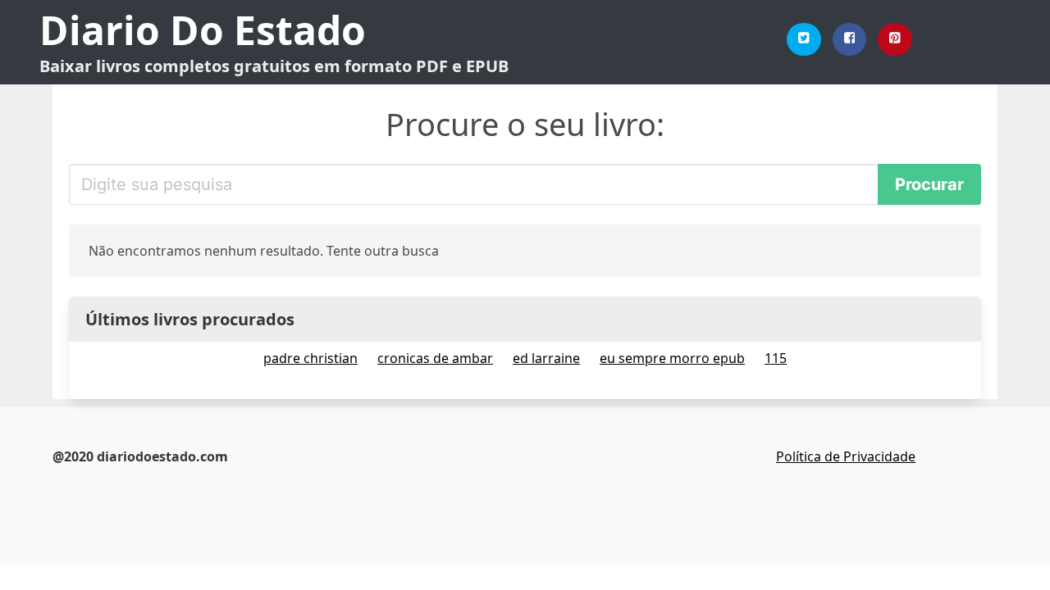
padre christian (310, 358)
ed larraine (546, 358)
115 (776, 358)
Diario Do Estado (202, 30)
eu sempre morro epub (672, 358)
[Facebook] (850, 39)
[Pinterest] (895, 39)
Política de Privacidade (845, 456)
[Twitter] (804, 39)
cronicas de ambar (435, 358)
